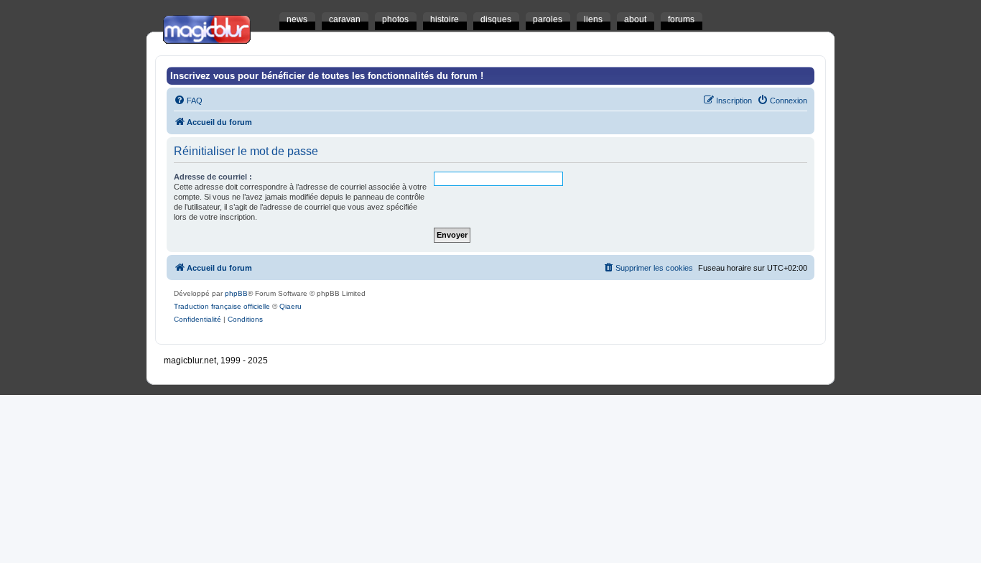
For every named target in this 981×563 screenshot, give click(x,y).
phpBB (236, 293)
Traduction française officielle (222, 306)
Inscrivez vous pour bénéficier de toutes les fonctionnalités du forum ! (326, 75)
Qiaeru (290, 306)
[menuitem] (188, 100)
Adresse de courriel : (213, 176)
